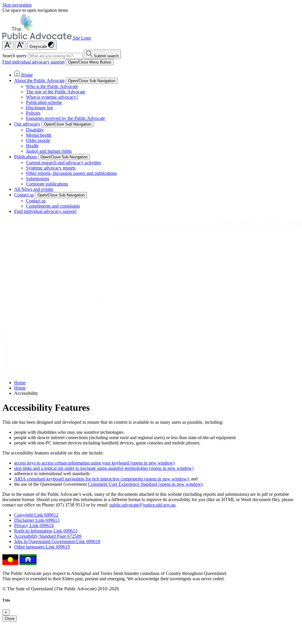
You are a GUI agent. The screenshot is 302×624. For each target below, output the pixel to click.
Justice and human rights (49, 151)
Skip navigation (17, 4)
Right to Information (46, 530)
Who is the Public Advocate (52, 86)
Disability (35, 129)
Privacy (34, 525)
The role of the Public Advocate (55, 91)
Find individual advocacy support (33, 61)
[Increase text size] (20, 45)
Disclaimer (37, 520)
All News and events (33, 189)
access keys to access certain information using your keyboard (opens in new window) (94, 462)
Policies (33, 112)
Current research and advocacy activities (63, 162)
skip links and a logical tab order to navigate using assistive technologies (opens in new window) (103, 468)
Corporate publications (47, 183)
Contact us (24, 194)
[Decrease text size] (8, 45)
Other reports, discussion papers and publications (71, 173)
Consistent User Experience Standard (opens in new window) (145, 484)
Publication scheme (44, 102)
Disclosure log (39, 107)
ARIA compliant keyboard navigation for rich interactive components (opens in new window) (101, 478)
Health (32, 145)
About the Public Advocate (39, 80)
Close (9, 618)
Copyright (36, 514)
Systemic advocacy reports (51, 167)
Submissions (37, 178)
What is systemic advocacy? (52, 97)
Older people (38, 140)
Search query (14, 55)
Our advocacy (27, 123)
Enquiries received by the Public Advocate (65, 118)
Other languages (42, 546)
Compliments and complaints (53, 205)
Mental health (38, 135)
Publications (25, 156)
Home (20, 382)
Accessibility (47, 536)
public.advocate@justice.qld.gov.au (142, 504)
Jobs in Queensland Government (57, 541)
